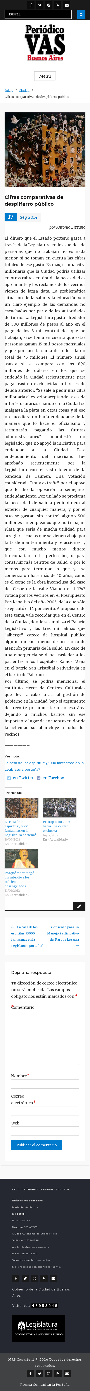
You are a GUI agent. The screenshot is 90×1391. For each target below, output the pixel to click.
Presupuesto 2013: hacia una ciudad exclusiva (56, 826)
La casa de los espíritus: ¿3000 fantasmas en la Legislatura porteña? (44, 766)
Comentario (22, 1007)
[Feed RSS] (57, 5)
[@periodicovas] (31, 5)
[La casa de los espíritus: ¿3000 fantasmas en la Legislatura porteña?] (21, 808)
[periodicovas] (48, 5)
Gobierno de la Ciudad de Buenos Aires (41, 1292)
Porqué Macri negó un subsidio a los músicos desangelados (19, 879)
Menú (45, 76)
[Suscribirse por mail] (66, 5)
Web (15, 1123)
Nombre (20, 1075)
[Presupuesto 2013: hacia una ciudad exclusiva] (60, 808)
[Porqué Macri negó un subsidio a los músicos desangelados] (21, 859)
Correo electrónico (22, 1099)
